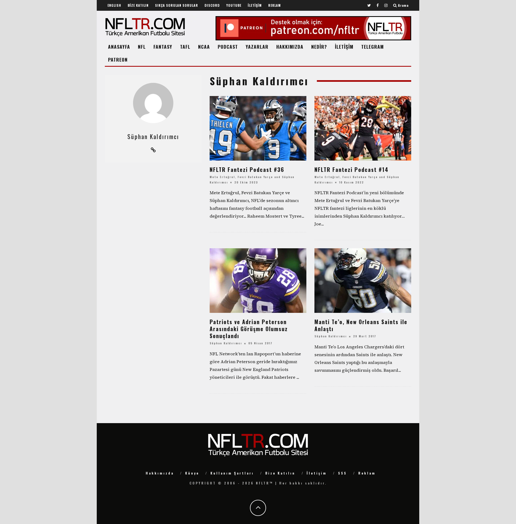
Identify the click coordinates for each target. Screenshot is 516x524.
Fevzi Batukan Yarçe (255, 177)
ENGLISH (114, 5)
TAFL (185, 46)
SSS (342, 473)
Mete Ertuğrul (222, 177)
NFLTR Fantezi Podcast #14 (351, 169)
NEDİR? (319, 46)
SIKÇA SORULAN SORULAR (176, 5)
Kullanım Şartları (232, 473)
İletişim (317, 473)
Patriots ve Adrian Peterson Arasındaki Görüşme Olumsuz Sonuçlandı (249, 329)
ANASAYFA (119, 46)
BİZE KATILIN (138, 5)
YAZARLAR (257, 46)
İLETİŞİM (255, 5)
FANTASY (162, 46)
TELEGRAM (372, 46)
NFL (142, 46)
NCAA (204, 46)
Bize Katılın (280, 473)
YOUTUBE (233, 5)
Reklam (367, 473)
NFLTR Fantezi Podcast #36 (247, 169)
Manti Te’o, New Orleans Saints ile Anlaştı (360, 325)
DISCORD (212, 5)
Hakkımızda (160, 473)
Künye (192, 473)
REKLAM (274, 5)
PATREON (118, 59)
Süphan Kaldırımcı (226, 343)
